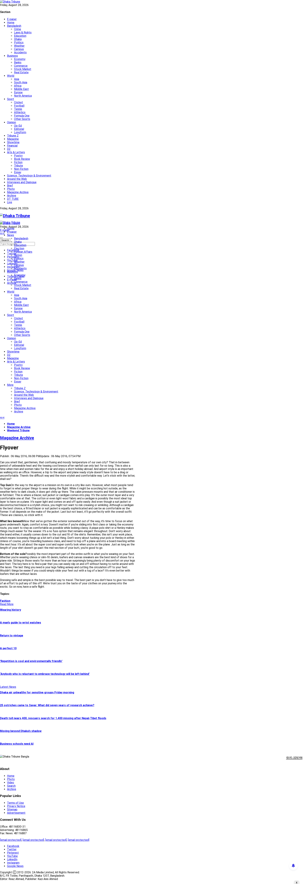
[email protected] (10, 840)
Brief (10, 185)
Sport (10, 99)
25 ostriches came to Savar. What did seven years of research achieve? (47, 705)
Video (10, 782)
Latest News (8, 687)
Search (11, 785)
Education (20, 35)
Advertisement (16, 812)
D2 (9, 149)
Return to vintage (11, 635)
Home (10, 22)
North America (23, 95)
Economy (19, 59)
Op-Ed (18, 125)
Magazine (13, 139)
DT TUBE (13, 199)
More (10, 385)
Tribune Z (13, 135)
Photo (11, 189)
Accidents (20, 52)
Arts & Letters (16, 152)
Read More (7, 604)
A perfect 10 (8, 648)
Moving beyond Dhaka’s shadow (21, 731)
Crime (17, 29)
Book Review (22, 159)
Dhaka (18, 39)
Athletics (19, 112)
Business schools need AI (16, 743)
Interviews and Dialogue (21, 182)
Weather (19, 45)
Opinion (11, 122)
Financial (12, 145)
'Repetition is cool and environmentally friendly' (31, 661)
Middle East (21, 89)
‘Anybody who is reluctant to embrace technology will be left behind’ (45, 674)
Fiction (18, 162)
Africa (17, 85)
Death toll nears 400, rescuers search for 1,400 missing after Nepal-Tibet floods (53, 718)
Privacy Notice (16, 806)
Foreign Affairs (23, 251)
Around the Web (17, 179)
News (10, 235)
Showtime (13, 142)
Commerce (21, 65)
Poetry (18, 155)
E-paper (12, 19)
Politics (18, 42)
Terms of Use (15, 802)
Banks (17, 62)
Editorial (19, 129)
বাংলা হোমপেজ (294, 757)
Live (9, 202)
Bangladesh (14, 25)
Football (19, 105)
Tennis (18, 109)
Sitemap (12, 809)
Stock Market (22, 69)
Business (12, 55)
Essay (17, 172)
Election (19, 248)
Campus (19, 49)
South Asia (20, 82)
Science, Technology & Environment (29, 175)
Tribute (18, 165)
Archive (11, 195)
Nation (18, 255)
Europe (18, 92)
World (10, 75)
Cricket (18, 102)
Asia (16, 79)
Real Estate (21, 72)
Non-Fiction (21, 169)
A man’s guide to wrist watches (20, 622)
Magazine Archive (18, 192)
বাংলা (2, 233)
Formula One (21, 115)
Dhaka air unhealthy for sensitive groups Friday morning (37, 692)
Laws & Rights (23, 32)
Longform (20, 132)
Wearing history (10, 609)
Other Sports (22, 119)
